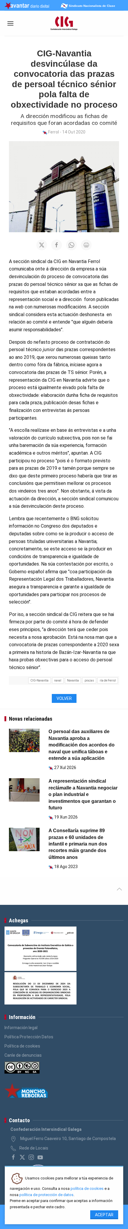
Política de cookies (22, 1046)
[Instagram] (31, 1157)
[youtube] (40, 1157)
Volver (64, 698)
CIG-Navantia (39, 680)
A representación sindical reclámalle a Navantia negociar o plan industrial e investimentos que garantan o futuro (83, 794)
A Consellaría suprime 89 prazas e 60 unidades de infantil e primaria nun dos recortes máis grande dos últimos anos (78, 844)
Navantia (73, 680)
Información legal (21, 1027)
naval (57, 680)
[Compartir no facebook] (56, 245)
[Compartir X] (41, 245)
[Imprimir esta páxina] (86, 245)
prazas (89, 680)
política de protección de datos (46, 1195)
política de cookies (87, 1188)
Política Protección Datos (28, 1036)
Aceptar (104, 1214)
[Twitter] (22, 1157)
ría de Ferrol (108, 680)
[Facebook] (13, 1157)
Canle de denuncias (23, 1055)
